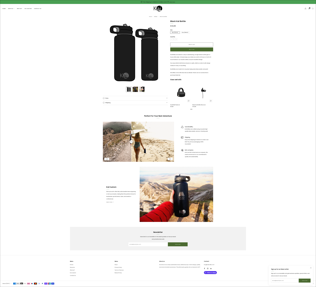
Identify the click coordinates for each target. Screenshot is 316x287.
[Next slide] (164, 52)
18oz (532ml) (175, 32)
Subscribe (304, 280)
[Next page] (213, 93)
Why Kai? (19, 8)
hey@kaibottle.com (209, 264)
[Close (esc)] (311, 268)
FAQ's (116, 264)
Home (4, 8)
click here (172, 2)
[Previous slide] (106, 52)
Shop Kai (10, 8)
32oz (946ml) (185, 32)
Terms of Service (119, 270)
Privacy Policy (118, 267)
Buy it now (191, 49)
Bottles (156, 16)
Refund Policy (118, 273)
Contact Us (37, 8)
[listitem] (158, 2)
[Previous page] (170, 93)
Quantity (172, 36)
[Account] (305, 8)
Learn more (109, 202)
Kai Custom (28, 8)
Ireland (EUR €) (6, 283)
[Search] (313, 8)
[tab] (192, 109)
